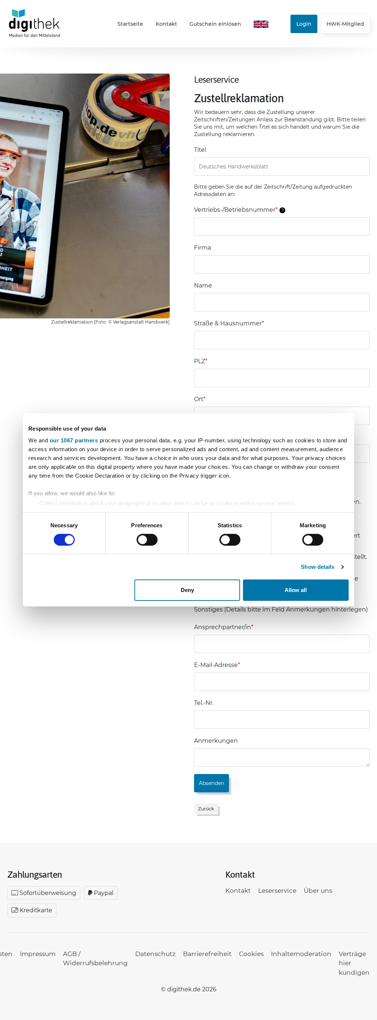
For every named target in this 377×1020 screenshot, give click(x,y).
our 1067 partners (74, 440)
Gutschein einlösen (215, 24)
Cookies (251, 953)
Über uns (318, 890)
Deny (187, 590)
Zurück (206, 809)
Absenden (211, 783)
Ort (199, 399)
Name (203, 285)
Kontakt (166, 24)
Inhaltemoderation (301, 953)
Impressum (38, 953)
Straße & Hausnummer (229, 323)
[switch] (147, 540)
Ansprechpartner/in (223, 627)
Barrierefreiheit (207, 953)
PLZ (200, 361)
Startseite (130, 24)
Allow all (296, 590)
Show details (317, 567)
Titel (200, 149)
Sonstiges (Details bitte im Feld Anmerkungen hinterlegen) (281, 609)
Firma (202, 247)
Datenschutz (155, 953)
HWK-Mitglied (345, 24)
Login (303, 24)
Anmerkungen (216, 740)
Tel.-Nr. (204, 702)
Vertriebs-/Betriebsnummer (239, 209)
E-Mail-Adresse (217, 664)
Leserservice (277, 890)
